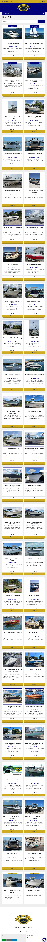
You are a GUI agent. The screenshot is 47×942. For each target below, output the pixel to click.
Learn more (14, 940)
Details (12, 55)
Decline (8, 940)
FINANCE (24, 927)
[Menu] (40, 1)
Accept (4, 940)
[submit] (41, 21)
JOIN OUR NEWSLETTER (8, 1)
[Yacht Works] (23, 919)
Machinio (30, 935)
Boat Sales (18, 927)
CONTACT (30, 927)
